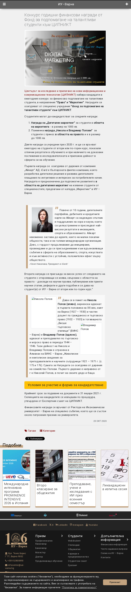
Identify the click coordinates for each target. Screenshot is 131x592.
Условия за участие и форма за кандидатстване (65, 385)
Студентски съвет (77, 561)
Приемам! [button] (115, 582)
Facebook (41, 524)
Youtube (93, 524)
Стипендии (74, 545)
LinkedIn (63, 524)
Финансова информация (114, 544)
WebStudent (74, 541)
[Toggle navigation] (4, 4)
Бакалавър (41, 548)
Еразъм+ (72, 565)
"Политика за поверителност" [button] (79, 587)
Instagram (77, 524)
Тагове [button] (31, 430)
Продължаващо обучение (49, 561)
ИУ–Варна (65, 4)
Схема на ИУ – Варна (112, 553)
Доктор (39, 557)
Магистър (40, 552)
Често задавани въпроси (114, 549)
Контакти (105, 557)
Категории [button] (48, 430)
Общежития (74, 549)
